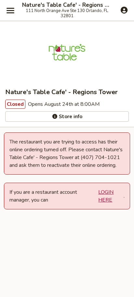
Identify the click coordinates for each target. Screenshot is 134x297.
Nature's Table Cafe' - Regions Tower (67, 5)
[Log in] (124, 10)
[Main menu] (10, 10)
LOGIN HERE (106, 196)
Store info (70, 116)
